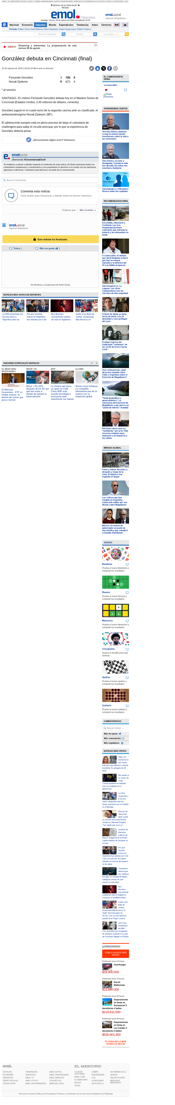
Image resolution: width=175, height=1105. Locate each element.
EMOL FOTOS (31, 1081)
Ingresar (109, 18)
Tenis (27, 29)
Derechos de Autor (26, 1094)
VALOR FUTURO (117, 1078)
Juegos (108, 542)
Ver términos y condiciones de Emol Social (50, 285)
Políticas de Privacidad (45, 1094)
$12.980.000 (110, 989)
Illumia (80, 369)
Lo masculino (110, 85)
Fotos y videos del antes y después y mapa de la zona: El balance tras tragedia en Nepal (114, 473)
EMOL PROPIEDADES (59, 1075)
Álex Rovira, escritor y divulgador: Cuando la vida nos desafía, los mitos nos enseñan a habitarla (115, 164)
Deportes (40, 25)
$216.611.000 (111, 1012)
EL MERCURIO (81, 1080)
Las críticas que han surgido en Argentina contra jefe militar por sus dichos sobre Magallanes (114, 501)
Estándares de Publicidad (102, 1094)
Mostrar (65, 7)
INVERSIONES (98, 1075)
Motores (39, 29)
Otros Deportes (51, 29)
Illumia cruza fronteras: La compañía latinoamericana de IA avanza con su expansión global (87, 391)
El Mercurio (14, 1)
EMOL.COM (80, 1077)
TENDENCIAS (31, 1072)
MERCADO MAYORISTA (115, 1082)
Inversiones (47, 1)
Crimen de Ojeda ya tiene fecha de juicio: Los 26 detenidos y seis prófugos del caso (114, 318)
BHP (53, 369)
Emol (4, 1)
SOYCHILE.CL (98, 1083)
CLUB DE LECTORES (80, 1073)
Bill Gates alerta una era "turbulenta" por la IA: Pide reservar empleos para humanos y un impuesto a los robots (115, 433)
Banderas (107, 564)
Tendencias (83, 25)
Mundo (52, 25)
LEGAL (77, 1085)
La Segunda (117, 1)
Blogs (24, 1)
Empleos (78, 1)
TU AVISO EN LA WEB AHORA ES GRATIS (115, 1042)
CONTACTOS (55, 1081)
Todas (62, 29)
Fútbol (21, 29)
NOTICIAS (7, 1072)
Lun (126, 1)
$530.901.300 (111, 1034)
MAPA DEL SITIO (56, 1083)
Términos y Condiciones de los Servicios (73, 1094)
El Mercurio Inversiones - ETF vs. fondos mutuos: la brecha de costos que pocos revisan (12, 394)
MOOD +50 (31, 369)
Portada (13, 29)
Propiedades (67, 1)
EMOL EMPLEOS (56, 1078)
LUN (93, 1078)
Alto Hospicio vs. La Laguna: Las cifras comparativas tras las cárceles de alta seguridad (115, 289)
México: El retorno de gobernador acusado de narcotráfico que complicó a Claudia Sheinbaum (115, 529)
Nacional (14, 25)
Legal (30, 1)
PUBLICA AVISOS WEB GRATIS (115, 953)
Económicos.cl (91, 1)
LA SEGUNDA (97, 1081)
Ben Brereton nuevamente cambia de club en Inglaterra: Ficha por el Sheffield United (61, 319)
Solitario (106, 705)
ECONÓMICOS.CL (118, 1072)
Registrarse (120, 18)
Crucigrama (108, 649)
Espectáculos (66, 25)
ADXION (113, 1075)
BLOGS (78, 1083)
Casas (109, 1)
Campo (37, 1)
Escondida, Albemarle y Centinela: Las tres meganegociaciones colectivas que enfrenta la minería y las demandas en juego (115, 229)
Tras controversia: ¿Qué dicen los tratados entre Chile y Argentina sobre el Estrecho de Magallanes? (114, 373)
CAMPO (95, 1072)
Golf (33, 29)
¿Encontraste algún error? (54, 140)
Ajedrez (106, 677)
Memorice (107, 620)
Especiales (71, 29)
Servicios (106, 25)
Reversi (106, 592)
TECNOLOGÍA (9, 1083)
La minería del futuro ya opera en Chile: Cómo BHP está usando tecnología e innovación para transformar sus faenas (62, 392)
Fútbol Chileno (84, 29)
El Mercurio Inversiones (9, 370)
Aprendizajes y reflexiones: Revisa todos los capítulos (115, 190)
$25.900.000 (110, 972)
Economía (27, 25)
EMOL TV (29, 1078)
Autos (57, 1)
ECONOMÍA (8, 1075)
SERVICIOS (30, 1075)
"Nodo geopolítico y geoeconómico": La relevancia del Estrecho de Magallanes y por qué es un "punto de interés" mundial (115, 403)
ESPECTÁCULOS (10, 1081)
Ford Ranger (120, 965)
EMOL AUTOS (55, 1072)
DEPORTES (8, 1078)
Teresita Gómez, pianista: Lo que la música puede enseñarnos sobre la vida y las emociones (115, 135)
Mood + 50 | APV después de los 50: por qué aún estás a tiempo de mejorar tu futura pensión (37, 391)
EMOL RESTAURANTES (35, 1083)
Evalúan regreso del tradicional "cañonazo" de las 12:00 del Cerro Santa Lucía (114, 346)
